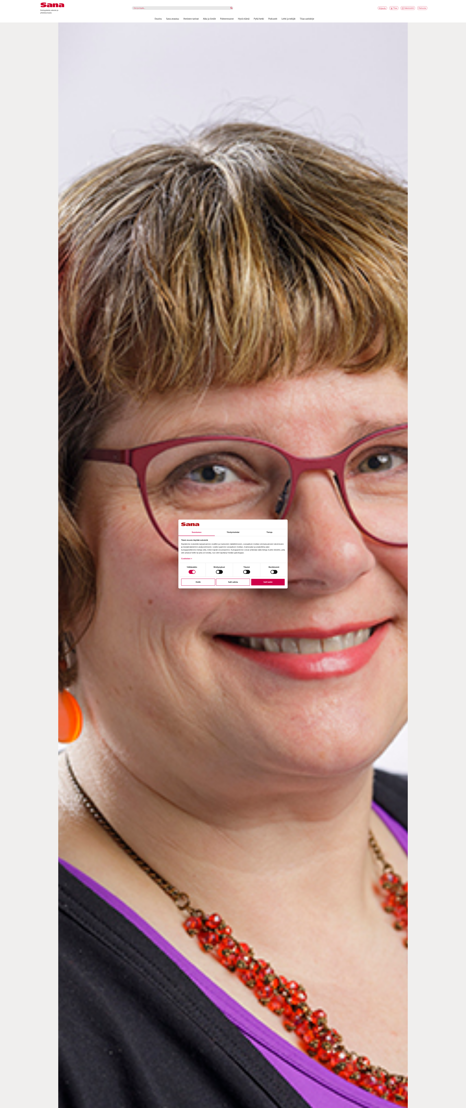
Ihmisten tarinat (191, 18)
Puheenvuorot (227, 18)
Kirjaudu (382, 8)
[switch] (219, 572)
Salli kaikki (267, 582)
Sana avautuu (172, 18)
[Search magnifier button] (231, 8)
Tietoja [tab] (269, 532)
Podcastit (272, 18)
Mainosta (422, 8)
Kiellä (198, 582)
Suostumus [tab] (197, 532)
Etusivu (158, 18)
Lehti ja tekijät (288, 18)
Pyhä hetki (259, 18)
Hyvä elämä (243, 18)
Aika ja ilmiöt (209, 18)
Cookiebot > (186, 559)
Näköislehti (409, 8)
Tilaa (395, 8)
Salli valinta (233, 582)
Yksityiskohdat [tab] (233, 532)
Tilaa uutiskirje (307, 18)
